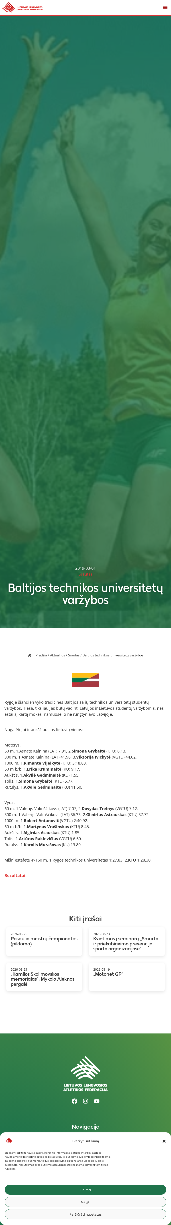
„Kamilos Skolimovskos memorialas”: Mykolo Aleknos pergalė (42, 979)
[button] (164, 1141)
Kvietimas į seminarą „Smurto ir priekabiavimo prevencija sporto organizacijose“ (125, 944)
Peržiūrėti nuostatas (85, 1214)
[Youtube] (96, 1101)
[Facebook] (74, 1101)
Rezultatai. (15, 875)
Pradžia (41, 655)
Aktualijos (57, 655)
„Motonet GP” (108, 974)
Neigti (85, 1202)
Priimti (85, 1190)
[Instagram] (85, 1101)
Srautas (73, 655)
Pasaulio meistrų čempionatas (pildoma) (44, 941)
